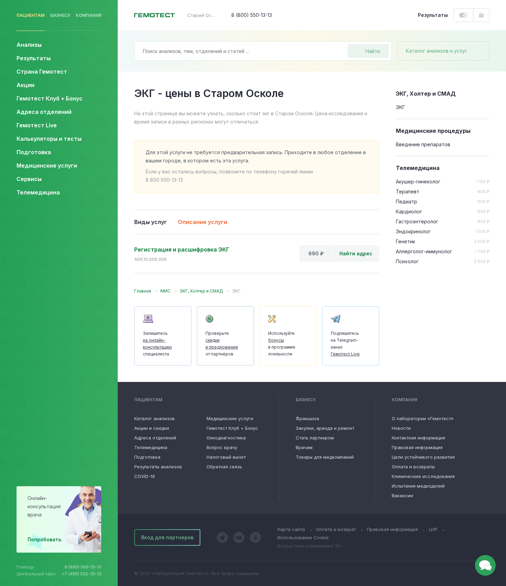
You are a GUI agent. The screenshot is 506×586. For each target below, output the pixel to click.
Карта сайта (291, 529)
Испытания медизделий (418, 486)
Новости (401, 428)
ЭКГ (400, 107)
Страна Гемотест (42, 71)
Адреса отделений (44, 111)
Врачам (304, 447)
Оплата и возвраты (413, 466)
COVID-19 (144, 476)
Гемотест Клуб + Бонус (50, 98)
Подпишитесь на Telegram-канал (345, 343)
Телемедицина (38, 192)
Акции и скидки (151, 428)
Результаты (34, 58)
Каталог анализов (154, 418)
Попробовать (44, 539)
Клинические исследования (423, 476)
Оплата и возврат (336, 529)
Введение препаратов (423, 144)
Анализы (29, 44)
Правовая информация (417, 447)
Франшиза (307, 418)
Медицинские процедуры (433, 130)
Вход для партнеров (167, 537)
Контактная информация (418, 437)
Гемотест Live (37, 125)
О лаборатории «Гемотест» (423, 418)
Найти (373, 51)
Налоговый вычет (226, 457)
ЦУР (433, 529)
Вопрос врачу (222, 447)
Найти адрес (355, 253)
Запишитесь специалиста (157, 343)
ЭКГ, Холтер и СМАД (426, 93)
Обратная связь (224, 466)
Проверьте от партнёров (221, 343)
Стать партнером (315, 437)
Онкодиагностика (226, 437)
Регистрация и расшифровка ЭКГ (181, 249)
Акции (25, 85)
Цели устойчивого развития (423, 457)
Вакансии (402, 495)
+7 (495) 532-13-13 (81, 573)
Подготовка (147, 457)
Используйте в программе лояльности (281, 343)
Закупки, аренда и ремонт (325, 428)
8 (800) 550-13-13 (82, 566)
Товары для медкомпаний (325, 457)
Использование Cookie (303, 537)
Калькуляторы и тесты (49, 138)
